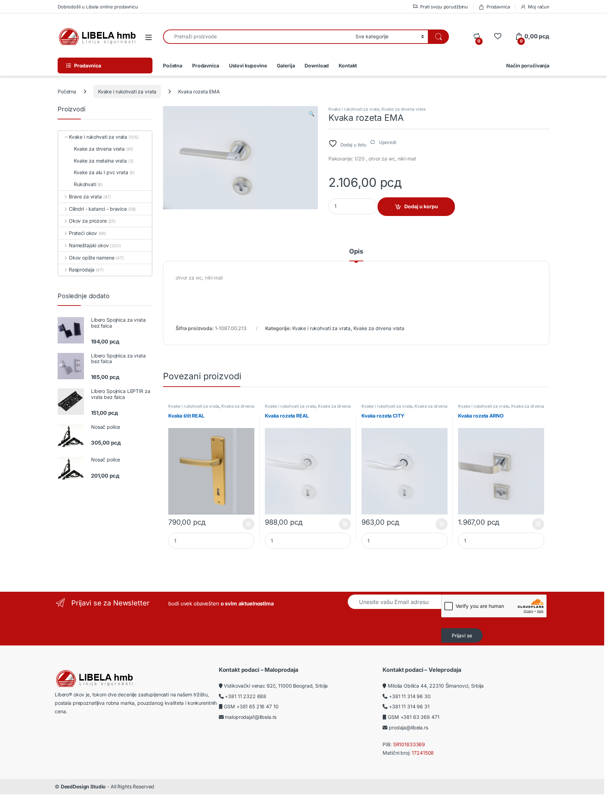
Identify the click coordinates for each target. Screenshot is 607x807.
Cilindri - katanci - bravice (98, 209)
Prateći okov (83, 233)
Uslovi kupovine (248, 65)
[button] (311, 114)
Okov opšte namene (91, 258)
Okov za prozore (88, 221)
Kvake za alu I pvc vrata (101, 172)
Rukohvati (85, 184)
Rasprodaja (81, 270)
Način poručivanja (527, 65)
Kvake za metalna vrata (100, 161)
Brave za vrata (85, 196)
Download (317, 65)
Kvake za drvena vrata (403, 109)
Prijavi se (462, 635)
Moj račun (538, 6)
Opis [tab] (356, 251)
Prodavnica (498, 6)
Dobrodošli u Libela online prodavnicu (98, 6)
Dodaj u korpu (421, 206)
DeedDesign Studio (83, 786)
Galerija (286, 65)
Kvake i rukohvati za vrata (127, 91)
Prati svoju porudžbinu (444, 6)
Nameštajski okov (89, 245)
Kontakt (348, 65)
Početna (172, 65)
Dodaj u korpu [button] (247, 524)
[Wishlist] (498, 36)
